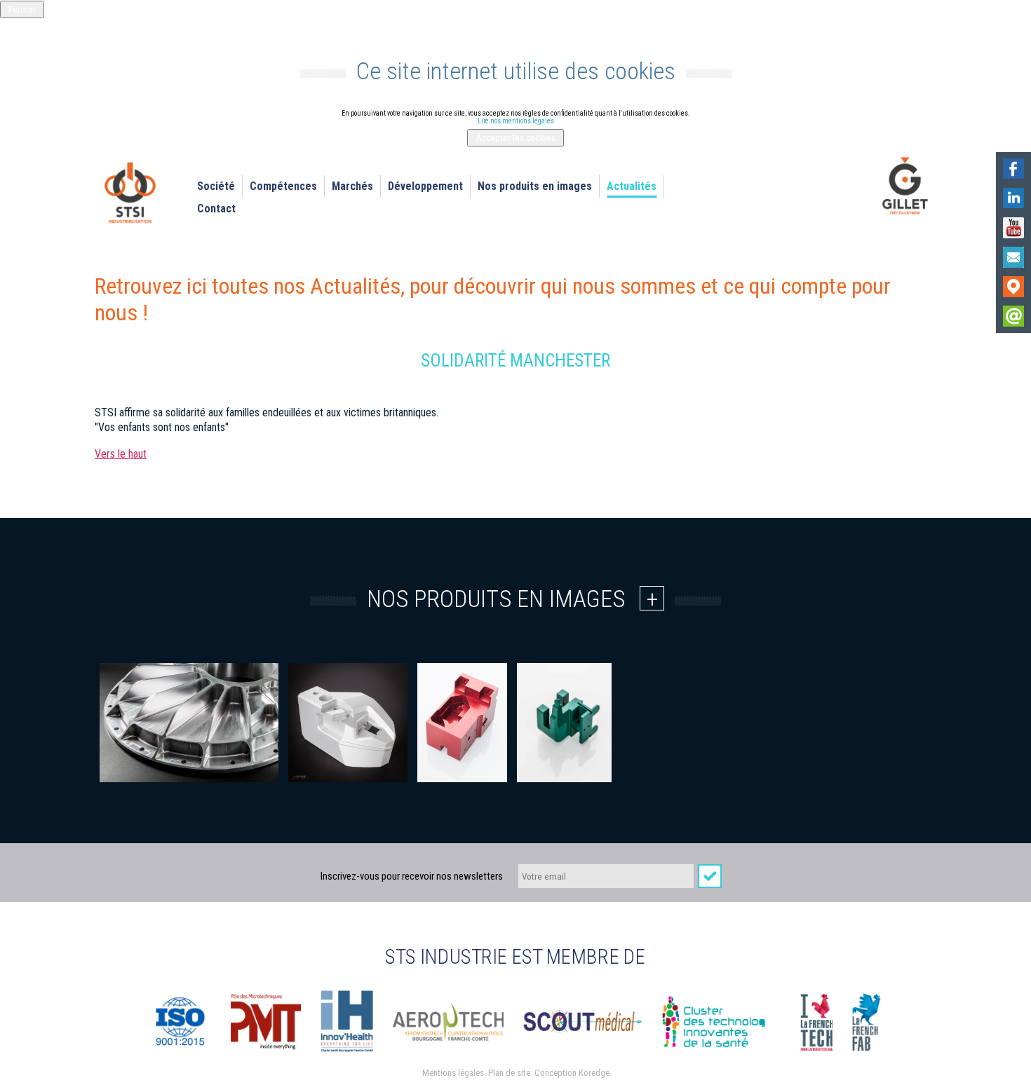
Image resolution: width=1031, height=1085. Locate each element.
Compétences (283, 186)
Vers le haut (121, 453)
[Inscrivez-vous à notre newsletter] (1013, 316)
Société (216, 186)
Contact (216, 208)
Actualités (631, 186)
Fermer (22, 9)
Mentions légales (453, 1072)
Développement (425, 186)
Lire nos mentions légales (516, 121)
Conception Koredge (571, 1072)
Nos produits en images (535, 186)
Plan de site (509, 1072)
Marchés (352, 186)
